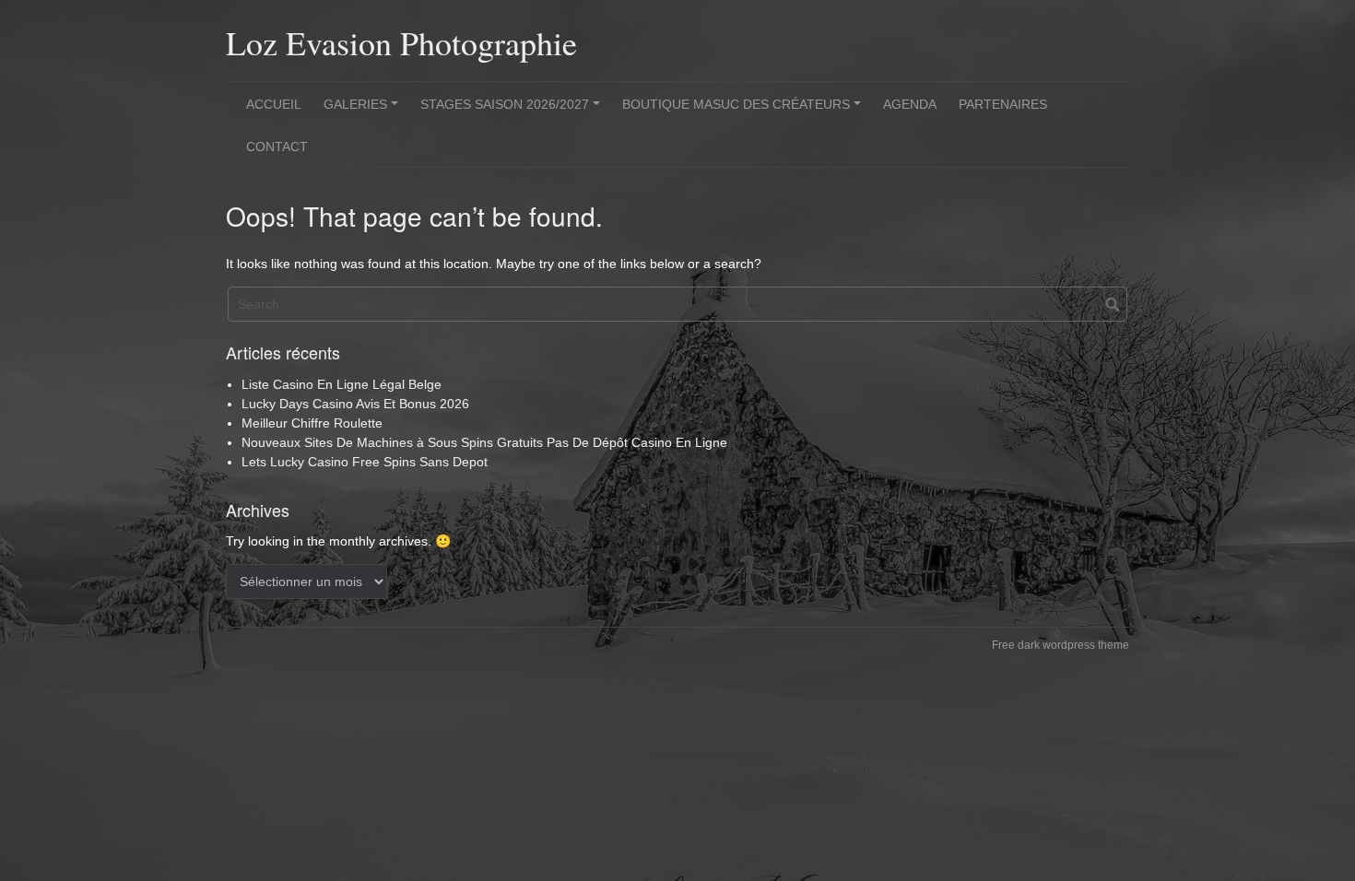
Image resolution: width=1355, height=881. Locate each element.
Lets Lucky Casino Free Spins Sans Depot (365, 461)
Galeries (364, 110)
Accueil (273, 104)
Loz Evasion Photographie (401, 42)
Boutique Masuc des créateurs (744, 110)
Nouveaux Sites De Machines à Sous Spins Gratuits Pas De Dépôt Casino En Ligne (484, 442)
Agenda (910, 104)
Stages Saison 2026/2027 (513, 110)
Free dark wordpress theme (1060, 645)
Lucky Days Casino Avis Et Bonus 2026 (355, 403)
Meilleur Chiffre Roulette (312, 423)
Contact (277, 146)
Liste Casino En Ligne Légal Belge (342, 384)
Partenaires (1003, 104)
